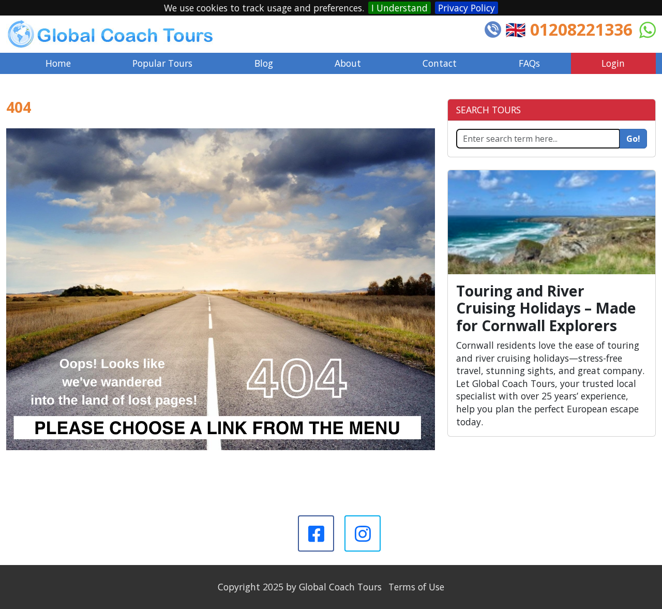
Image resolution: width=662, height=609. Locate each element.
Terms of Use (416, 587)
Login (613, 63)
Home (58, 63)
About (348, 63)
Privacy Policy (466, 8)
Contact (440, 63)
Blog (263, 63)
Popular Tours (162, 63)
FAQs (529, 63)
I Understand (399, 8)
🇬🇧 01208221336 (569, 29)
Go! (633, 138)
